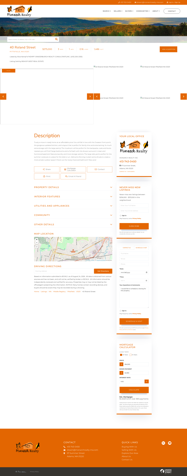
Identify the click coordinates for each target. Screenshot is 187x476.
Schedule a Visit (141, 248)
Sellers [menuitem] (117, 11)
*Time (122, 277)
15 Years (134, 355)
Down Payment (126, 369)
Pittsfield (70, 292)
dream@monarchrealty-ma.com (149, 2)
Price (122, 360)
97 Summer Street (76, 455)
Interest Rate (125, 377)
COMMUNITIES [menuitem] (142, 11)
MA (50, 292)
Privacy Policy (136, 218)
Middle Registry (59, 292)
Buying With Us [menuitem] (129, 447)
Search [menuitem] (106, 11)
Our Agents (131, 171)
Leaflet (92, 260)
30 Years (125, 355)
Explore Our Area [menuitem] (130, 453)
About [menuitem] (155, 11)
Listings (44, 292)
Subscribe (134, 226)
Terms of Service (129, 329)
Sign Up (177, 2)
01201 (78, 292)
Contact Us (123, 171)
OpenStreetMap (100, 260)
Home (36, 292)
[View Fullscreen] (36, 246)
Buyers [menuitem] (128, 11)
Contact (172, 11)
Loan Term (124, 352)
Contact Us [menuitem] (127, 460)
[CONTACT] (168, 49)
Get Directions (103, 271)
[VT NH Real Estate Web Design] (165, 471)
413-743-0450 (125, 2)
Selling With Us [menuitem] (129, 450)
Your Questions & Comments (130, 285)
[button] (56, 39)
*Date (121, 269)
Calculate (134, 390)
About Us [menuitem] (126, 456)
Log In (170, 2)
